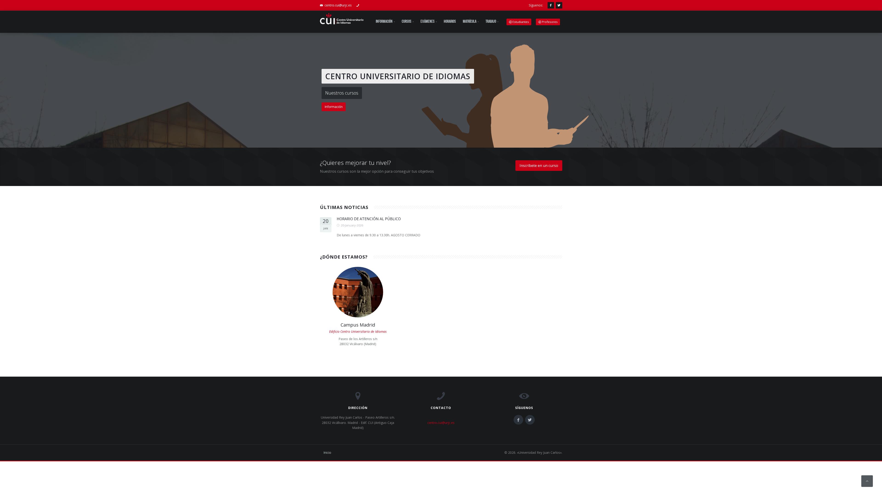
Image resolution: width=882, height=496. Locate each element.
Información (334, 106)
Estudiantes (520, 22)
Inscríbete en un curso (539, 165)
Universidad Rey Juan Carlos (539, 452)
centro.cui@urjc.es (338, 5)
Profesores (549, 22)
